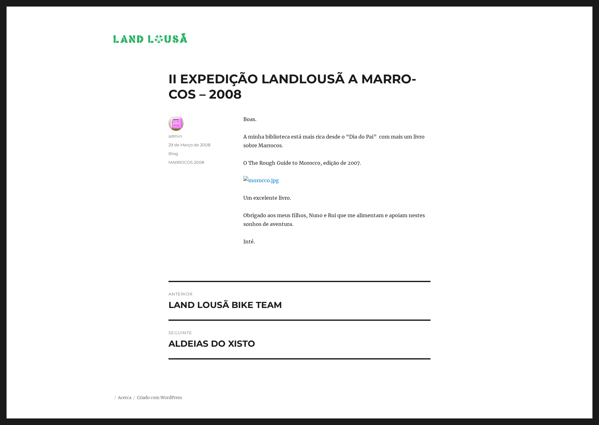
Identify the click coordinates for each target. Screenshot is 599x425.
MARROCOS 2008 (186, 162)
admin (175, 136)
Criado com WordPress (159, 397)
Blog (173, 153)
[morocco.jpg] (337, 180)
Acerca (124, 397)
